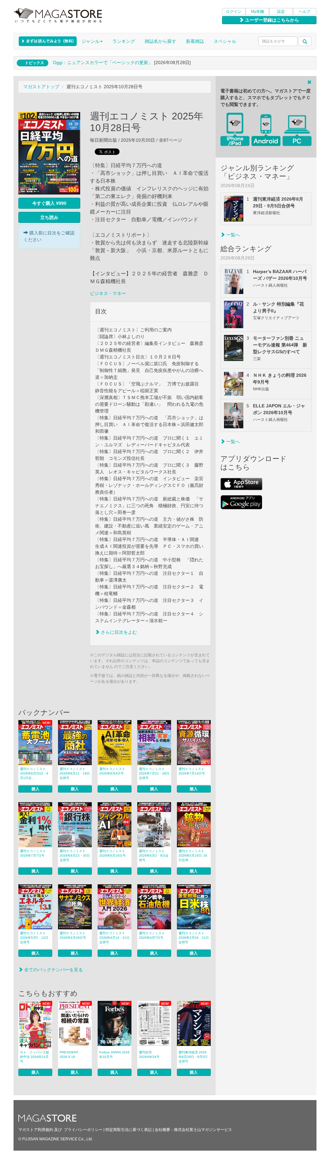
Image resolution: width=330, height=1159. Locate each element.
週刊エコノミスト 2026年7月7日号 (33, 853)
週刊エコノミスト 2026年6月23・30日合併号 (75, 855)
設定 (281, 11)
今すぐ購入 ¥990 (49, 203)
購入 (35, 789)
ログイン (233, 11)
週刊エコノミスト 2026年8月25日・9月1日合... (34, 773)
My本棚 (257, 11)
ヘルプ (304, 11)
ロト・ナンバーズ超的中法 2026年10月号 (34, 1056)
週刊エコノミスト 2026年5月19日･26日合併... (193, 855)
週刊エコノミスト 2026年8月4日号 (112, 771)
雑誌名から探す (160, 41)
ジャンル (91, 41)
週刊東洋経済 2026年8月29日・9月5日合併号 (193, 1056)
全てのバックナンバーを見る (53, 969)
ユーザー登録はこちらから (271, 20)
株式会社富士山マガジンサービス (203, 1129)
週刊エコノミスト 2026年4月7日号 (152, 935)
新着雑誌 (195, 41)
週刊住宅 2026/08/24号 (149, 1054)
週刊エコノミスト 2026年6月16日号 (112, 853)
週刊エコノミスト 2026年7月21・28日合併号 (154, 773)
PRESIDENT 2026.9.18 (69, 1054)
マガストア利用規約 (35, 1129)
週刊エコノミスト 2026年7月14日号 (192, 771)
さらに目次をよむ (118, 632)
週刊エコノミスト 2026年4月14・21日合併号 (114, 937)
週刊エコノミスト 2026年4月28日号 (73, 935)
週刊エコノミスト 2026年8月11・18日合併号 (75, 773)
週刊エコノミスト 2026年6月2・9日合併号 (154, 855)
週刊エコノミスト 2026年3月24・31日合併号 (194, 937)
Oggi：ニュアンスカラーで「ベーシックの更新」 (103, 62)
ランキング (123, 41)
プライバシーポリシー (83, 1129)
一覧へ (232, 234)
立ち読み (49, 217)
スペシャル (225, 41)
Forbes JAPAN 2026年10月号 (114, 1054)
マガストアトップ (41, 86)
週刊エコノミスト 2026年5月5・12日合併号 (34, 937)
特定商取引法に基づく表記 (128, 1129)
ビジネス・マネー (108, 293)
